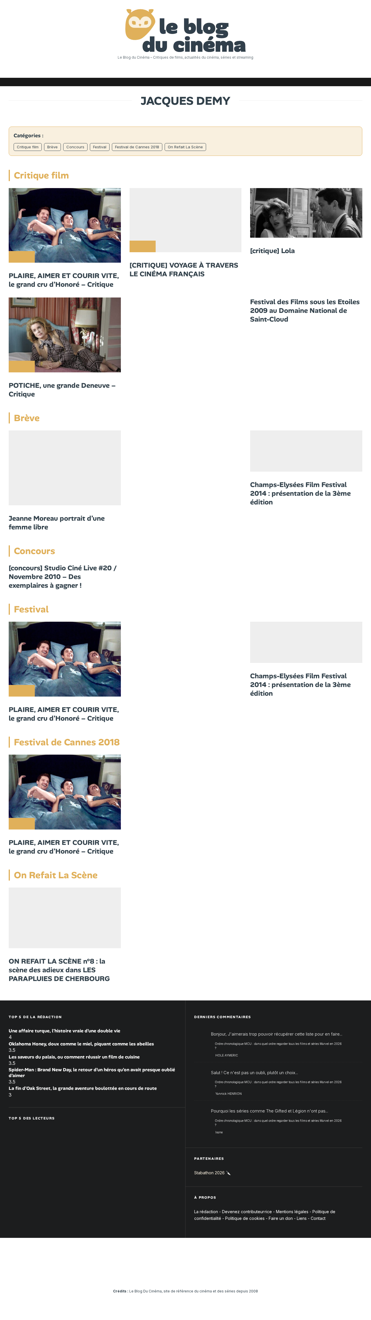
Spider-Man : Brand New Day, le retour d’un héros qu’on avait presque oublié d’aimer (92, 1072)
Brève (52, 147)
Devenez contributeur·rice (247, 1211)
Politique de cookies (245, 1218)
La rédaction (206, 1211)
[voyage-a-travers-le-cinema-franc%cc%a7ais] (186, 220)
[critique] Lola (272, 250)
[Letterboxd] (340, 82)
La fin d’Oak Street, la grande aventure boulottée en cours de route (83, 1088)
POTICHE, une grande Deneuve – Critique (62, 389)
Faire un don (281, 1218)
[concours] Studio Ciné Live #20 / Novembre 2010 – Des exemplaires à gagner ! (63, 577)
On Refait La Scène (185, 147)
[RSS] (358, 82)
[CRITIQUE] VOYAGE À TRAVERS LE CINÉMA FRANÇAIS (184, 269)
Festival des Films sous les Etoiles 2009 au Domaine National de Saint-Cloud (305, 310)
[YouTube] (314, 82)
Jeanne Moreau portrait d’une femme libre (57, 522)
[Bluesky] (332, 82)
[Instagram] (305, 82)
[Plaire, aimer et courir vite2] (65, 225)
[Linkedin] (323, 82)
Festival (99, 147)
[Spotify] (349, 82)
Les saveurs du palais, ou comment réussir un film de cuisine (74, 1057)
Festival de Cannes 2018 (137, 147)
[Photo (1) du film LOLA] (306, 213)
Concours (75, 147)
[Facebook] (288, 82)
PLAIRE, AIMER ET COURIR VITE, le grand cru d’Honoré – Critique (64, 280)
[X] (297, 82)
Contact (318, 1218)
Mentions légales (292, 1211)
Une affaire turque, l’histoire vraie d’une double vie (64, 1031)
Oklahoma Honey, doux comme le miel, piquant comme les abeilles (81, 1044)
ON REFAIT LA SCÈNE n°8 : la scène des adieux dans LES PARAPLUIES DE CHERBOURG (59, 970)
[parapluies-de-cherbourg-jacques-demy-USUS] (65, 918)
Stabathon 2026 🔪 (212, 1172)
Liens (302, 1218)
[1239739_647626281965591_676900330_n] (306, 451)
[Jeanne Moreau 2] (65, 467)
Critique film (28, 147)
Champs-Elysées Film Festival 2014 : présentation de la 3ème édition (300, 493)
